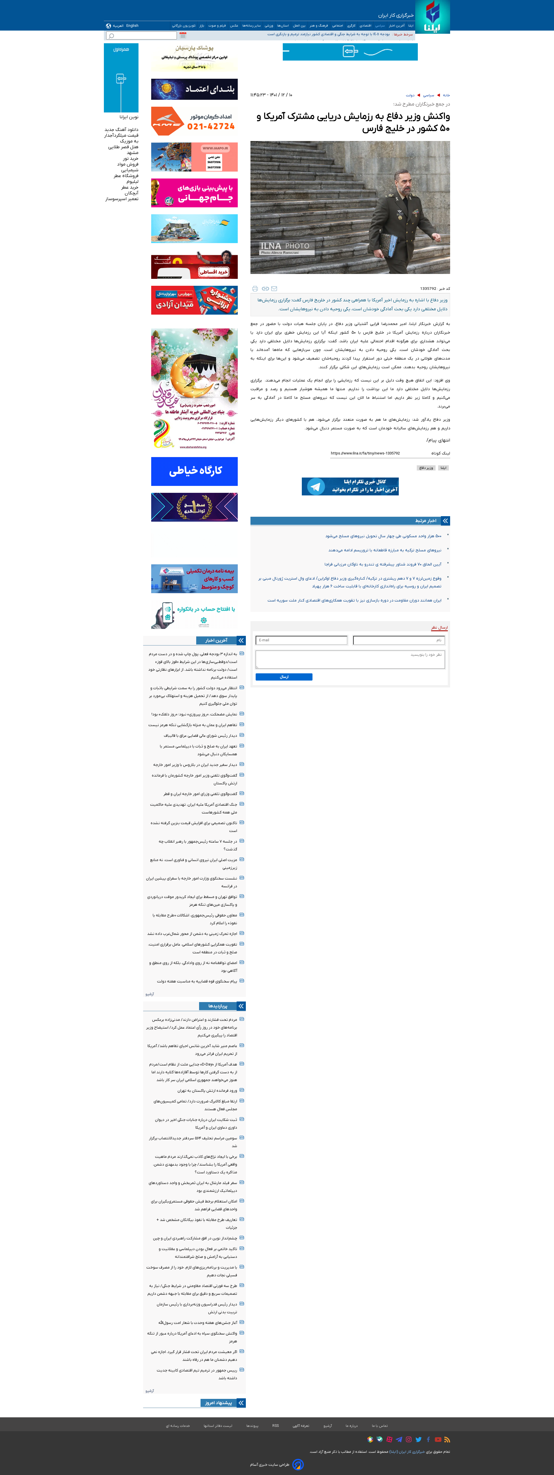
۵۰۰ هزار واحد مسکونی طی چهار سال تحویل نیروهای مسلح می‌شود (383, 536)
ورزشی (269, 26)
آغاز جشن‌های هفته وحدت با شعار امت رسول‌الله (197, 1322)
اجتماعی (337, 26)
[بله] (378, 1440)
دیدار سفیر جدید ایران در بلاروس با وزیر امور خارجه (195, 764)
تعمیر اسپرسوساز (121, 199)
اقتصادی (365, 26)
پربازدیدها (217, 1006)
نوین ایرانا (128, 117)
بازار (202, 26)
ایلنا (410, 26)
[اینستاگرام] (407, 1440)
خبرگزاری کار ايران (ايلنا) (407, 1451)
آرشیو (149, 994)
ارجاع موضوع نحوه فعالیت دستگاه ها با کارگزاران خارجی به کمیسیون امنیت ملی (329, 34)
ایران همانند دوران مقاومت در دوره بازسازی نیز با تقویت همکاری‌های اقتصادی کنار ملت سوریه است (354, 600)
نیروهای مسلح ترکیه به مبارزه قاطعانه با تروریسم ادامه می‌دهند (384, 550)
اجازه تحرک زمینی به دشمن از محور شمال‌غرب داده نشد (192, 933)
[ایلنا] (432, 17)
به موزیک (129, 141)
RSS (275, 1426)
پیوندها (252, 1426)
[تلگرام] (397, 1440)
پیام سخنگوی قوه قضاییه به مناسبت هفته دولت (197, 981)
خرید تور (130, 158)
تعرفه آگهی (301, 1426)
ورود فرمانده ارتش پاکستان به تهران (207, 1090)
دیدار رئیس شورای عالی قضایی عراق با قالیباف (200, 735)
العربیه (118, 25)
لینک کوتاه (440, 453)
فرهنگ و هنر (319, 26)
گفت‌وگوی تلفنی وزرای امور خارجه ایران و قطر (200, 794)
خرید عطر (129, 187)
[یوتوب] (436, 1440)
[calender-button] (183, 35)
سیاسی (380, 26)
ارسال (284, 676)
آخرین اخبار (397, 26)
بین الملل (299, 26)
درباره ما (352, 1426)
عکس (234, 26)
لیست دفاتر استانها (218, 1426)
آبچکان (131, 193)
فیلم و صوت (217, 26)
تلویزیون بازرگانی (184, 26)
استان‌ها (283, 26)
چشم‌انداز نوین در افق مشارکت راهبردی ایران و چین (195, 1238)
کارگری (351, 26)
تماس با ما (380, 1426)
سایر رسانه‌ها (251, 26)
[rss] (445, 1440)
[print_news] (255, 288)
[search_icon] (111, 36)
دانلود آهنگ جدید (121, 130)
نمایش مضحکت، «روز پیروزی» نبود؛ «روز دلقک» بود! (194, 714)
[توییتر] (417, 1440)
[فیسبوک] (427, 1440)
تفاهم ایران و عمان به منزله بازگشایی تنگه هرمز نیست (192, 725)
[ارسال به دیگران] (274, 289)
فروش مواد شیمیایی (127, 167)
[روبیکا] (368, 1440)
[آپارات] (388, 1440)
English (132, 25)
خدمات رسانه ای (178, 1426)
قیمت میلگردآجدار (121, 135)
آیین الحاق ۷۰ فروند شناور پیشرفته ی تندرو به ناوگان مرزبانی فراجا (383, 564)
